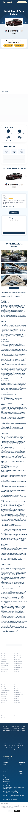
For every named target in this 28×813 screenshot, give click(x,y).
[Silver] (11, 31)
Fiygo (20, 769)
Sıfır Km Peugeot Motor (18, 694)
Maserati (13, 747)
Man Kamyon (10, 734)
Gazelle (4, 747)
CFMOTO (23, 732)
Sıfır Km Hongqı (17, 684)
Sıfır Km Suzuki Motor (5, 704)
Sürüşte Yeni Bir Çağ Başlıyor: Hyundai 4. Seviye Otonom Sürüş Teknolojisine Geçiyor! (13, 796)
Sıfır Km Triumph (4, 659)
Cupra (7, 747)
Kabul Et (17, 810)
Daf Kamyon (13, 730)
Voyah (4, 730)
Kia (10, 747)
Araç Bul (20, 764)
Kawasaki (23, 730)
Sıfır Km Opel (3, 686)
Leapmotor (16, 732)
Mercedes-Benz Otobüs (18, 734)
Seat (16, 736)
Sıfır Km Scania (17, 653)
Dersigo (20, 766)
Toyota (14, 749)
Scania (21, 726)
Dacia (10, 745)
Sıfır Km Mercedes (17, 692)
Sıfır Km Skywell (17, 688)
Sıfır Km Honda (4, 692)
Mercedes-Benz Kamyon (7, 736)
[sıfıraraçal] (7, 2)
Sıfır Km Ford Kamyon (18, 663)
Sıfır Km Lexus (16, 715)
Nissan (21, 736)
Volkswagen (8, 730)
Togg (23, 745)
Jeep (16, 747)
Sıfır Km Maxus (4, 698)
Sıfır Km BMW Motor (17, 704)
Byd (15, 726)
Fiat (13, 736)
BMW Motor (6, 745)
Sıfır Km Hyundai (17, 702)
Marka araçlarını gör (19, 45)
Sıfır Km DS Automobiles (5, 690)
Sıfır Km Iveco (16, 671)
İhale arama (21, 773)
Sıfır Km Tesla (3, 702)
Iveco (6, 734)
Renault (13, 745)
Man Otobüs (5, 726)
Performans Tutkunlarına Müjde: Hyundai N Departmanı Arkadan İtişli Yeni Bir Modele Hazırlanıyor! (13, 791)
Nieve (24, 726)
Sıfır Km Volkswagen (18, 661)
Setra (20, 732)
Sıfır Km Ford (16, 677)
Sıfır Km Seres (16, 696)
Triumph (19, 728)
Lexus (24, 747)
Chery (18, 726)
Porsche (19, 745)
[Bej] (22, 31)
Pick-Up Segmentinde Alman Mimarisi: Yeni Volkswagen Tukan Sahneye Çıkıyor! (13, 788)
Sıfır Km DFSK (16, 698)
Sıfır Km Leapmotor (4, 669)
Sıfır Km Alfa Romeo (4, 715)
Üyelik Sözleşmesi (6, 783)
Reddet (11, 810)
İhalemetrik (21, 771)
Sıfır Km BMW (3, 708)
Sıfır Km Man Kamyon (5, 673)
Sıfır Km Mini (16, 690)
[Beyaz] (19, 31)
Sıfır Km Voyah (3, 661)
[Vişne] (6, 31)
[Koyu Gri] (13, 31)
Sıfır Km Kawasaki (4, 665)
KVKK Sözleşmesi (6, 779)
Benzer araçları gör (8, 45)
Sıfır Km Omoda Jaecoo (18, 655)
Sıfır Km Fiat (16, 675)
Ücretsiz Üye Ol (6, 764)
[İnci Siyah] (8, 31)
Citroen (4, 732)
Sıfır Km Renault (17, 706)
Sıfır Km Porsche (17, 708)
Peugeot (23, 728)
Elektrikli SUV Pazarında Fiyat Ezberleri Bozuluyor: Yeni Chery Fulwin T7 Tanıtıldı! (13, 793)
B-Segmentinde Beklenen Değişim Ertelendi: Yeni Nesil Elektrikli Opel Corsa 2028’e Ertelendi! (13, 799)
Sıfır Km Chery (3, 653)
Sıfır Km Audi (3, 688)
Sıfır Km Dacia (3, 706)
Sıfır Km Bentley (4, 684)
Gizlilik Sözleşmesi (6, 777)
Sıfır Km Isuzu (16, 700)
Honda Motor (14, 728)
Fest (24, 736)
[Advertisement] (14, 108)
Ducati (9, 726)
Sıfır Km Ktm (3, 657)
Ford (18, 736)
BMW (17, 745)
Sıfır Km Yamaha (4, 694)
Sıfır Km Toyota (4, 717)
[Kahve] (15, 31)
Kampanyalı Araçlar (6, 769)
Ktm (10, 728)
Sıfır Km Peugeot (17, 659)
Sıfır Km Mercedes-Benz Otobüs (20, 673)
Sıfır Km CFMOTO (4, 671)
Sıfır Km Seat (3, 677)
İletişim (4, 766)
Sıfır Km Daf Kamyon (5, 663)
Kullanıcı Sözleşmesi (6, 781)
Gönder (14, 233)
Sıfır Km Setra (16, 669)
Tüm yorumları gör (14, 212)
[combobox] (14, 92)
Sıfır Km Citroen (17, 665)
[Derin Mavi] (17, 31)
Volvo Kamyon (10, 732)
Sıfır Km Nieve (3, 655)
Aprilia (13, 726)
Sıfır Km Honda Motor (18, 657)
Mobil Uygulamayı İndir (22, 2)
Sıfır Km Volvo (16, 686)
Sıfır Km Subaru (4, 700)
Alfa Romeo (20, 747)
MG (7, 732)
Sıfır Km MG (3, 667)
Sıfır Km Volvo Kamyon (18, 667)
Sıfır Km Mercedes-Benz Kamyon (7, 675)
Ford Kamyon (18, 730)
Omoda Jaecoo (6, 728)
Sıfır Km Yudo (3, 696)
